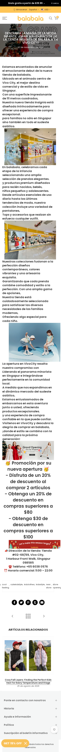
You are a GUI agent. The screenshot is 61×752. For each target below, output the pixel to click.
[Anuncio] (27, 3)
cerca (56, 3)
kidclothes (29, 584)
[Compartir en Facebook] (14, 602)
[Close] (25, 743)
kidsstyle (40, 584)
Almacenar (21, 9)
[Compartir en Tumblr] (35, 602)
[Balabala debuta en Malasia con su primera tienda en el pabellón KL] (44, 616)
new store (48, 586)
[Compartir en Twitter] (21, 602)
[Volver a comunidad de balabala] (28, 616)
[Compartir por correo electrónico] (42, 602)
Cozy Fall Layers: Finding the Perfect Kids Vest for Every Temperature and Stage (28, 681)
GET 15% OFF (13, 743)
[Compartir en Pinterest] (28, 602)
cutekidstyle (16, 584)
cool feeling (5, 586)
